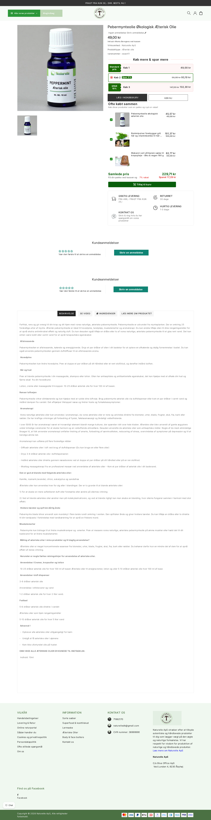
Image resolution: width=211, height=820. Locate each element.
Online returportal (27, 727)
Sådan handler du (26, 732)
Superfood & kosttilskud (75, 723)
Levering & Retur (26, 723)
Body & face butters (73, 737)
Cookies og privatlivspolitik (32, 737)
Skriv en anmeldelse (131, 252)
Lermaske (67, 727)
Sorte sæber (69, 718)
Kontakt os (68, 742)
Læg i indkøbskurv (127, 97)
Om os (20, 751)
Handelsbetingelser (27, 718)
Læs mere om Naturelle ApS (168, 750)
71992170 (118, 719)
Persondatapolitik (26, 742)
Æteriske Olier (70, 732)
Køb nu (168, 98)
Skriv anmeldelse (135, 32)
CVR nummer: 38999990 (126, 732)
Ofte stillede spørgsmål (29, 746)
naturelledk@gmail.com (126, 725)
